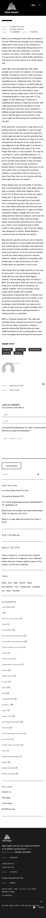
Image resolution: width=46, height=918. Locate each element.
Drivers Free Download (11, 664)
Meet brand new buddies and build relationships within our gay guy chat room (22, 512)
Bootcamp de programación (13, 641)
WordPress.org (8, 809)
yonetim (34, 32)
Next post (14, 390)
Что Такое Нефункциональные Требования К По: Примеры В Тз (22, 503)
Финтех (4, 762)
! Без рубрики (7, 607)
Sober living (7, 716)
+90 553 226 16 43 (8, 867)
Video (8, 591)
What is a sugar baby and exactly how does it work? (21, 520)
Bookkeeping (7, 630)
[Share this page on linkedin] (18, 353)
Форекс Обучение (8, 774)
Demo (16, 583)
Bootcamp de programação (12, 636)
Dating (4, 653)
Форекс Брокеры (8, 768)
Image (29, 583)
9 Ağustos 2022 (17, 27)
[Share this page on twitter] (6, 353)
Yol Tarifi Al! (7, 895)
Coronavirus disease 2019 (13, 496)
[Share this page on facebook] (7, 349)
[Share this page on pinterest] (20, 349)
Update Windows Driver (11, 745)
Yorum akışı (7, 803)
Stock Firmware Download (12, 733)
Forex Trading (7, 676)
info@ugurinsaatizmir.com (12, 878)
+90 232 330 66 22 (8, 864)
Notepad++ (6, 705)
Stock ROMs (6, 739)
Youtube (15, 591)
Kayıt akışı (6, 798)
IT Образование (8, 699)
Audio (4, 583)
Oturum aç (6, 792)
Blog (10, 583)
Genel (4, 687)
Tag (3, 591)
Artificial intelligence (10, 618)
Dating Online (17, 29)
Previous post (17, 385)
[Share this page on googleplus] (35, 349)
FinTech (5, 670)
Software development (11, 722)
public (4, 710)
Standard (36, 587)
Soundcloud (25, 587)
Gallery (22, 583)
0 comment (15, 32)
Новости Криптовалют (10, 756)
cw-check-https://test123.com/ (15, 491)
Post (17, 587)
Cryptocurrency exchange (12, 647)
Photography (7, 587)
